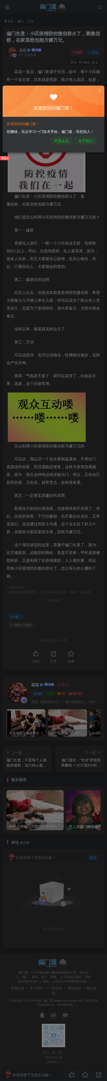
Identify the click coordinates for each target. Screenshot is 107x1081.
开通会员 (61, 140)
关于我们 (85, 140)
